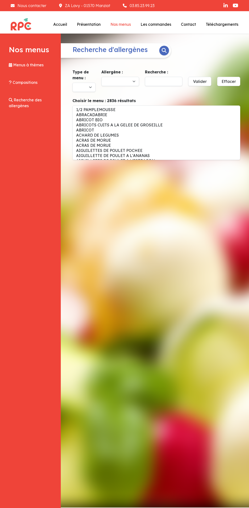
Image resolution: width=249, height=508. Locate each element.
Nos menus (120, 24)
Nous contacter (32, 5)
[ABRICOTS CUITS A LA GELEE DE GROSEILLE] (156, 125)
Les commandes (156, 24)
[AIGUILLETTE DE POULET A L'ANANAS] (156, 155)
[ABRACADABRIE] (156, 114)
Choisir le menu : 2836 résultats (104, 100)
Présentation (89, 24)
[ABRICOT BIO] (156, 120)
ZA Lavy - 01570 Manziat (87, 5)
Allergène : (112, 72)
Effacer (229, 81)
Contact (188, 24)
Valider (200, 81)
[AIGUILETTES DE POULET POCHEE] (156, 150)
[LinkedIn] (225, 5)
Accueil (60, 24)
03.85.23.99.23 (142, 5)
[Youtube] (235, 5)
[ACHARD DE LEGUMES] (156, 135)
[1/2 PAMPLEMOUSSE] (156, 109)
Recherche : (156, 72)
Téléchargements (222, 24)
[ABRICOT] (156, 130)
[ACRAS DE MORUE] (156, 140)
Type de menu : (80, 75)
